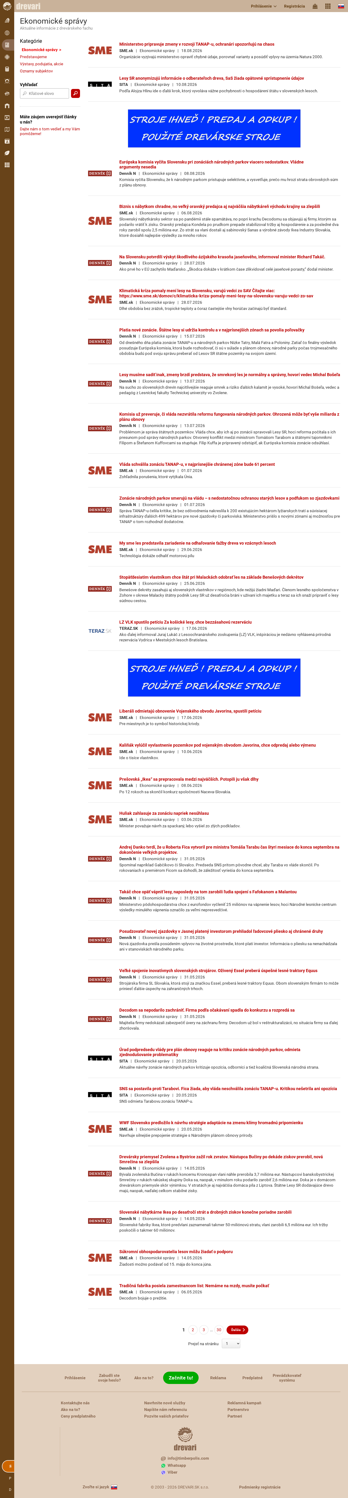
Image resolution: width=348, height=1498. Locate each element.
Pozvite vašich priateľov (166, 1416)
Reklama (218, 1377)
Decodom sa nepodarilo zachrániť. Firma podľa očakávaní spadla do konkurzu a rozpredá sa (207, 1010)
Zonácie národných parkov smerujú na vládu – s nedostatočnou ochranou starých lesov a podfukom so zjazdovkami (229, 498)
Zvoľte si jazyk (96, 1487)
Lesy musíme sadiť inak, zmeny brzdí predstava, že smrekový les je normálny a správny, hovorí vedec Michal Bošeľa (229, 374)
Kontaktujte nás (75, 1403)
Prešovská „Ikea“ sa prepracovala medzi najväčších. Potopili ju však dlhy (189, 779)
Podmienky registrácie (260, 1487)
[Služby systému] (327, 6)
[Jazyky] (341, 6)
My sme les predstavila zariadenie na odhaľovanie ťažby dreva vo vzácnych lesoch (197, 543)
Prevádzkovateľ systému (287, 1378)
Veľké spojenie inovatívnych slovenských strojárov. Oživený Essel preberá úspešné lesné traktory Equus (218, 970)
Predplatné (252, 1377)
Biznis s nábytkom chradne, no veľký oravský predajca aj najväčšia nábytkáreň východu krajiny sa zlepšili (219, 206)
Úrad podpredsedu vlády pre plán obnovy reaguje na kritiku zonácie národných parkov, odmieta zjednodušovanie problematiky (209, 1052)
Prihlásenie (261, 6)
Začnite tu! (181, 1378)
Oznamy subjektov (36, 71)
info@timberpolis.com (188, 1458)
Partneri (235, 1416)
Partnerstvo (238, 1409)
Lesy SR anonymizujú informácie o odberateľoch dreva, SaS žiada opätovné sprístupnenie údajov (211, 78)
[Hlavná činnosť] (315, 6)
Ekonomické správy (40, 49)
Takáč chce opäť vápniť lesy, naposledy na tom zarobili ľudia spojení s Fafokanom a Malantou (208, 891)
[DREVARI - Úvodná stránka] (31, 6)
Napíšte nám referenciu (165, 1409)
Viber (172, 1472)
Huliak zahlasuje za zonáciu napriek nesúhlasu (164, 813)
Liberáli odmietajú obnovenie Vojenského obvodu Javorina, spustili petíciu (190, 711)
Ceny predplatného (78, 1416)
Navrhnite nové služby (164, 1403)
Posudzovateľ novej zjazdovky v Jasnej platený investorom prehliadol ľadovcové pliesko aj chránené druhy (221, 931)
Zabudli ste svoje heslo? (109, 1378)
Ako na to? (143, 1377)
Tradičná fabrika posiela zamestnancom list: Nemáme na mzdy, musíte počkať (194, 1285)
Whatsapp (177, 1465)
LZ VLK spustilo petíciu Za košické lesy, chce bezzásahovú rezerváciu (185, 622)
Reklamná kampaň (244, 1403)
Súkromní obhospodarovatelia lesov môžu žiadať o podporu (176, 1251)
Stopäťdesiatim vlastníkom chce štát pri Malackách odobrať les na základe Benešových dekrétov (211, 577)
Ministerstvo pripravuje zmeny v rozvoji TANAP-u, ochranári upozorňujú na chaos (196, 44)
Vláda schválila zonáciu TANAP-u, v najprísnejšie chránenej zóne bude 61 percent (197, 464)
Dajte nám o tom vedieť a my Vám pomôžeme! (50, 131)
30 (219, 1329)
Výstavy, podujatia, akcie (41, 64)
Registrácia (294, 6)
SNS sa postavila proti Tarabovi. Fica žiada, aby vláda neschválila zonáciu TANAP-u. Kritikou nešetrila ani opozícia (228, 1088)
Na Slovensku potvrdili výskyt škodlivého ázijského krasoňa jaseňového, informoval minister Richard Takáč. (222, 256)
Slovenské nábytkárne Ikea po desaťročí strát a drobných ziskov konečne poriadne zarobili (205, 1212)
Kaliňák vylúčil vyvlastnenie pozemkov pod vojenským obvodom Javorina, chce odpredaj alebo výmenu (217, 745)
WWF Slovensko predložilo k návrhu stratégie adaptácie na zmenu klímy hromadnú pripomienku (211, 1122)
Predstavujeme (33, 56)
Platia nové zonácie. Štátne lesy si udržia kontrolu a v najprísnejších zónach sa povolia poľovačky (211, 329)
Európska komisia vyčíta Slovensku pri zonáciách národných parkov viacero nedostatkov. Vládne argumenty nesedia (211, 164)
